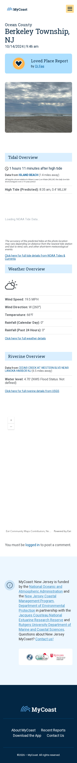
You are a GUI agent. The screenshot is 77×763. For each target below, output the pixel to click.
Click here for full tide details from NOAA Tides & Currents (35, 257)
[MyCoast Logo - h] (17, 9)
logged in (32, 545)
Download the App (27, 735)
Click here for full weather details (25, 338)
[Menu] (70, 9)
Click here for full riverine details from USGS (32, 391)
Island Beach (28, 175)
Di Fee (39, 66)
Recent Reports (53, 730)
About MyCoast (23, 730)
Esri (69, 531)
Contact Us (55, 735)
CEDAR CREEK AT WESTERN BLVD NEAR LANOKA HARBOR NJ (37, 369)
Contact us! (44, 639)
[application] (38, 473)
